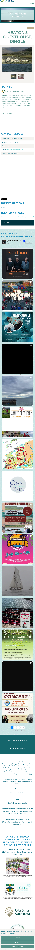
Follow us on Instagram (19, 740)
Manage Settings (17, 946)
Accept (17, 938)
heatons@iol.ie (10, 146)
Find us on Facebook (18, 748)
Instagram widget (18, 730)
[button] (30, 3)
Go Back (30, 28)
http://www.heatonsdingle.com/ (15, 149)
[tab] (13, 76)
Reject (17, 942)
